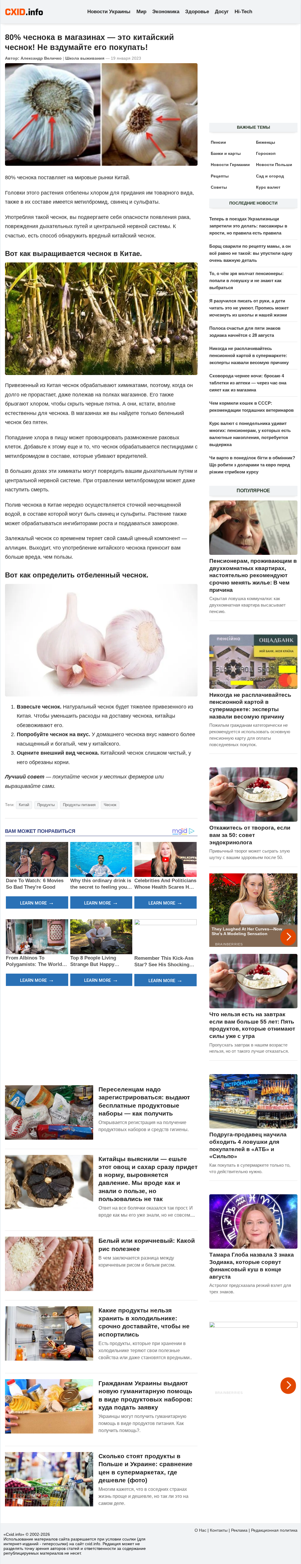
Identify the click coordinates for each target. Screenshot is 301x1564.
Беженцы (265, 142)
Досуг (222, 11)
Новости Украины (109, 11)
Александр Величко (41, 58)
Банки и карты (226, 153)
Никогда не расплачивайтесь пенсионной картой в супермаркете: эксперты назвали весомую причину (249, 355)
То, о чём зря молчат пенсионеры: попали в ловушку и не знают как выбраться (246, 280)
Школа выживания (84, 58)
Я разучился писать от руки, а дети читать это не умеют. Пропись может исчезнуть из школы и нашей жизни (249, 307)
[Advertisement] (101, 1035)
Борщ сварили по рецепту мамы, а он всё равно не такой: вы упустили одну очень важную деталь (250, 253)
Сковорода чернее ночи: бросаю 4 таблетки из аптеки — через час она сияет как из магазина (247, 382)
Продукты (46, 805)
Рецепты (220, 176)
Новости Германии (230, 164)
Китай (24, 805)
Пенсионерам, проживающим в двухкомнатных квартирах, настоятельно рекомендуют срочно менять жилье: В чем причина (253, 575)
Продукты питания (79, 805)
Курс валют (268, 187)
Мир (141, 11)
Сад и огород (270, 176)
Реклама (239, 1530)
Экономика (165, 11)
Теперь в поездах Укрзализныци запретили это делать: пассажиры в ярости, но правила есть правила (248, 225)
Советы (219, 187)
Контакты (219, 1530)
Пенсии (218, 142)
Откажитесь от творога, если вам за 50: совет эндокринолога (249, 835)
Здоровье (197, 11)
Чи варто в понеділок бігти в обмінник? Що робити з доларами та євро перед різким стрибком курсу (252, 464)
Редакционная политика (274, 1530)
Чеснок (110, 805)
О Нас (200, 1530)
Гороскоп (265, 153)
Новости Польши (274, 164)
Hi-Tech (243, 11)
